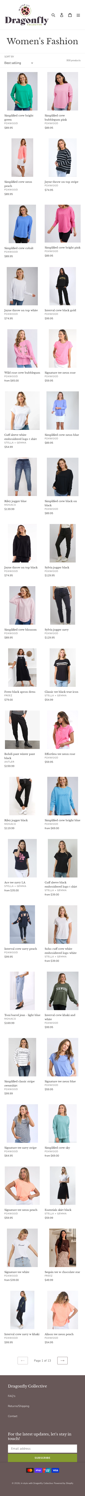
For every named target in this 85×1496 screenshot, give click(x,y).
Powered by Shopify (63, 1483)
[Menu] (78, 15)
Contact (12, 1416)
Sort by (9, 56)
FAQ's (11, 1396)
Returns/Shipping (18, 1406)
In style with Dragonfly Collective (37, 1483)
